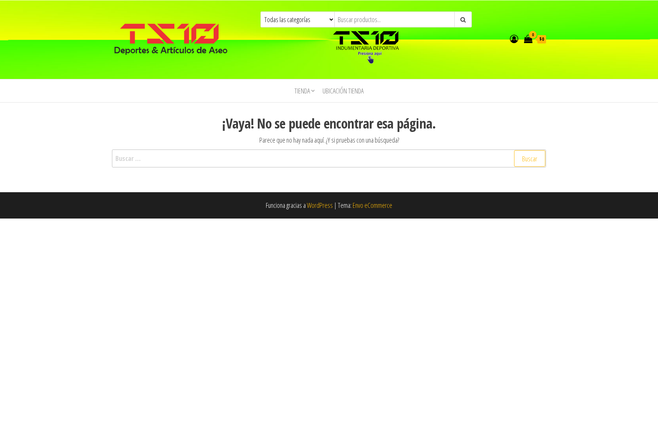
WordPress (320, 205)
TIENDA (302, 90)
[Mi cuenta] (514, 38)
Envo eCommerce (372, 205)
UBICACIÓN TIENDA (343, 90)
